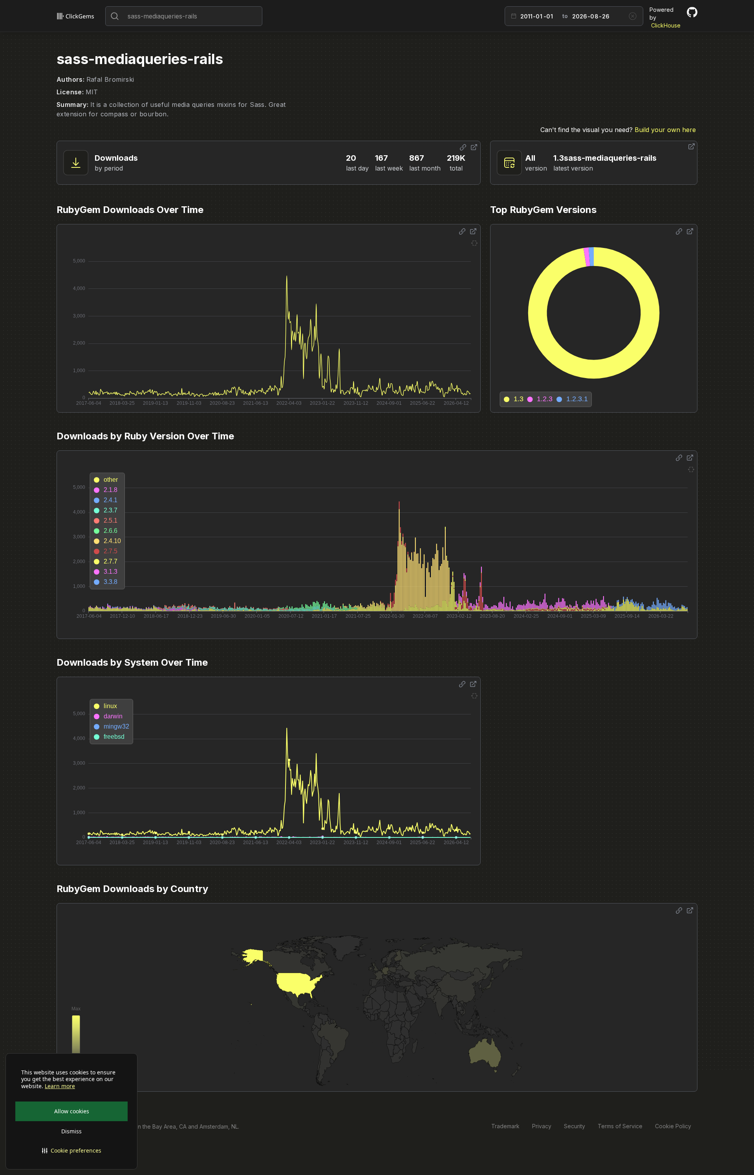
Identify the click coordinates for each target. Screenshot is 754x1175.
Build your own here (665, 130)
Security (574, 1126)
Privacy (541, 1126)
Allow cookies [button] (71, 1111)
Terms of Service (620, 1126)
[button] (71, 1151)
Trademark (505, 1126)
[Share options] (463, 147)
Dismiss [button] (71, 1131)
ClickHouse (666, 25)
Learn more (60, 1086)
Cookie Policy (673, 1126)
